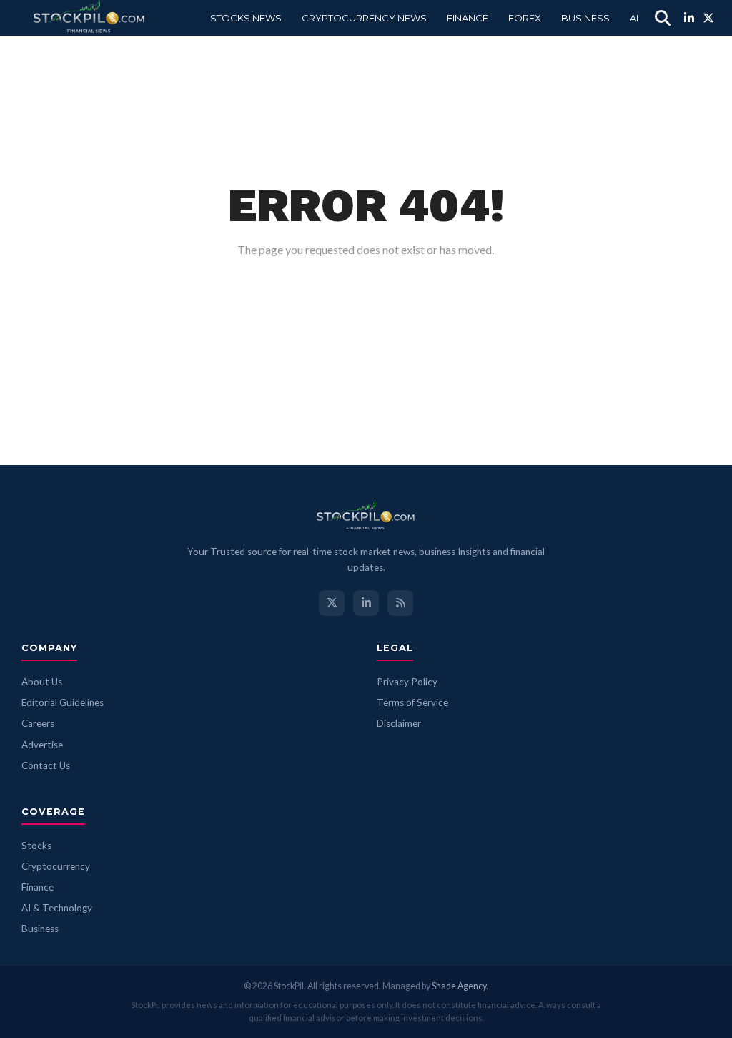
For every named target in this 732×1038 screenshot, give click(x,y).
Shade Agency (459, 986)
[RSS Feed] (400, 603)
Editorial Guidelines (62, 702)
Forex (524, 18)
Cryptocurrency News (364, 18)
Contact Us (45, 765)
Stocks (36, 845)
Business (585, 18)
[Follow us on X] (332, 603)
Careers (37, 723)
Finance (467, 18)
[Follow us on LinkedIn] (366, 603)
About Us (41, 681)
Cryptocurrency (55, 866)
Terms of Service (412, 702)
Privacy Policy (407, 681)
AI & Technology (56, 908)
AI (634, 18)
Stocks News (246, 18)
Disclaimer (399, 723)
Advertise (42, 744)
